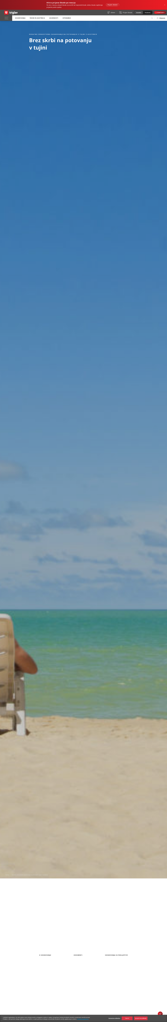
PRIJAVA (162, 18)
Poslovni (147, 12)
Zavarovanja (20, 18)
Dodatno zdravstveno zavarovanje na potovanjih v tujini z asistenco (30, 875)
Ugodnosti (53, 18)
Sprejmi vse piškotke (141, 1018)
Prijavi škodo (112, 5)
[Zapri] (164, 1018)
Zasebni (138, 12)
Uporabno (67, 18)
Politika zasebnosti (83, 1019)
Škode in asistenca (37, 18)
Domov (7, 875)
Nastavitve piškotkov (114, 1018)
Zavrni (127, 1018)
